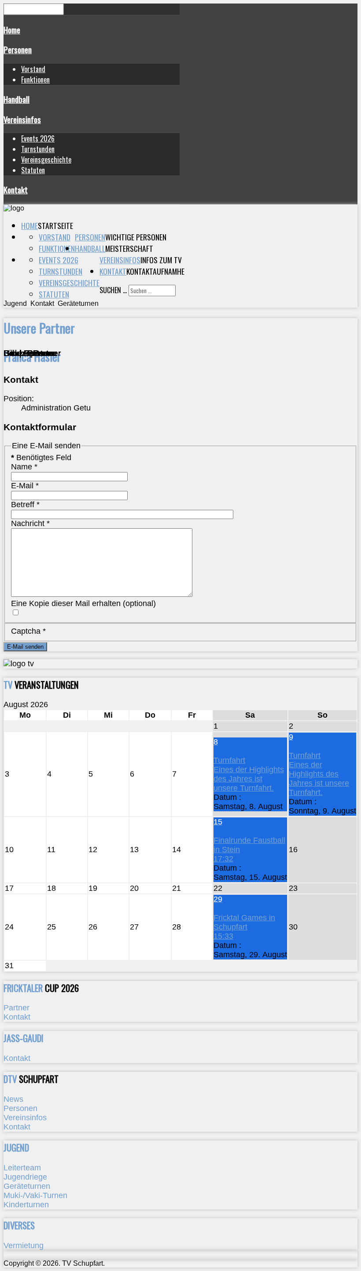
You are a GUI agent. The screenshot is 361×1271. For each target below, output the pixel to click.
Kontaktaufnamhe (155, 271)
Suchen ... (113, 290)
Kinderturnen (26, 1204)
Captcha (28, 631)
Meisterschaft (129, 248)
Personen (18, 49)
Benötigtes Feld (41, 457)
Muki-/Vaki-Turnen (35, 1195)
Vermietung (24, 1245)
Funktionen (35, 79)
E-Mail (25, 485)
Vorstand (33, 69)
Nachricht (30, 523)
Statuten (33, 170)
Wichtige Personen (135, 237)
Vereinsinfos (22, 119)
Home (12, 30)
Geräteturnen (27, 1186)
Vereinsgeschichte (46, 159)
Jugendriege (25, 1177)
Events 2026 (38, 138)
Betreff (25, 504)
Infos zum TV (161, 259)
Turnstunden (38, 149)
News (13, 1099)
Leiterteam (22, 1167)
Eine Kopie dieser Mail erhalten (66, 603)
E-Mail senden (25, 646)
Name (24, 466)
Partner (16, 1007)
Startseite (55, 225)
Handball (16, 99)
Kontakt (16, 190)
